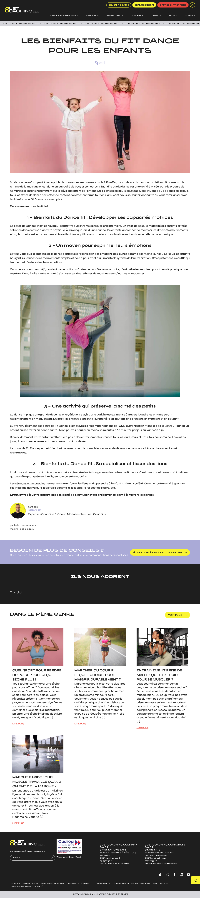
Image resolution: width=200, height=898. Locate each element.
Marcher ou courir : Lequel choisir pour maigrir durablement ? (97, 674)
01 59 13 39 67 (151, 861)
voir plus (175, 614)
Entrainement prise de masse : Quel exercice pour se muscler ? (159, 674)
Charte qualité (30, 883)
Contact (190, 15)
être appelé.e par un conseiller (157, 552)
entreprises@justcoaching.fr (161, 863)
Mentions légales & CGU (53, 883)
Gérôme (34, 510)
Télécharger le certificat (69, 857)
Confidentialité (102, 883)
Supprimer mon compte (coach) (27, 886)
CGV (155, 883)
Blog (172, 15)
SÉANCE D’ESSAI (144, 5)
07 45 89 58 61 (106, 861)
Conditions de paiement (80, 883)
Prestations (113, 15)
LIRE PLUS (18, 723)
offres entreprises (173, 5)
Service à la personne (63, 15)
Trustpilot (16, 592)
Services (91, 15)
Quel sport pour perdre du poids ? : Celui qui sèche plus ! (37, 674)
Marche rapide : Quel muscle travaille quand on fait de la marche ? (36, 781)
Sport (100, 63)
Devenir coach (119, 5)
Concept (136, 15)
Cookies (164, 883)
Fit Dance (151, 190)
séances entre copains (30, 483)
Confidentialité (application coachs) (132, 883)
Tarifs (154, 15)
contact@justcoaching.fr (114, 863)
